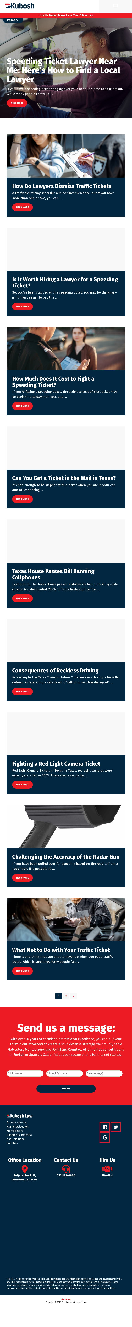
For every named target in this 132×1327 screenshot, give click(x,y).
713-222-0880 (66, 1175)
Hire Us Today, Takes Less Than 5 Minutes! (66, 15)
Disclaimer (66, 1299)
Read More (17, 103)
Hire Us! (107, 1175)
